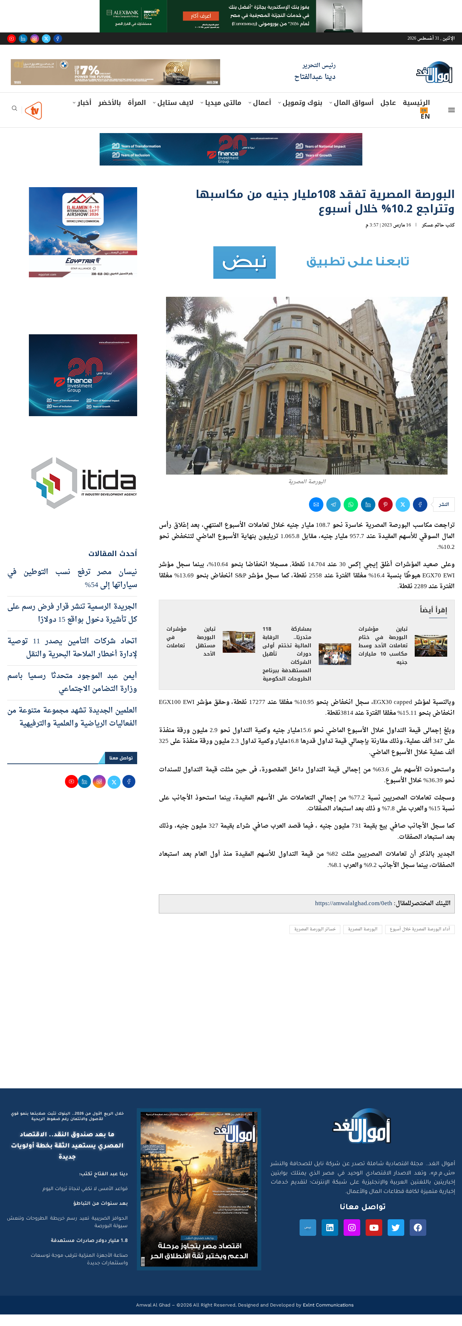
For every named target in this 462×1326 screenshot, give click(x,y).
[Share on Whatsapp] (351, 516)
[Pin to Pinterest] (385, 516)
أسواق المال (354, 114)
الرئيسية (416, 114)
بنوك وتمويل (302, 114)
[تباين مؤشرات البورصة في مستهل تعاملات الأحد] (239, 653)
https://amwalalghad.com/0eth (353, 915)
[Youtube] (11, 38)
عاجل (388, 114)
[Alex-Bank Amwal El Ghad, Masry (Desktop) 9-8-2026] (231, 7)
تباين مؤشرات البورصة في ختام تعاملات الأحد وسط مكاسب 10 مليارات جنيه (382, 657)
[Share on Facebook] (420, 516)
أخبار (84, 114)
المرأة (137, 114)
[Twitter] (46, 38)
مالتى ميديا (223, 114)
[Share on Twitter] (403, 516)
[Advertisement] (231, 1031)
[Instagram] (34, 38)
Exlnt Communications (327, 1316)
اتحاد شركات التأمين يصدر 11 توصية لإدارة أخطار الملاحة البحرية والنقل (72, 659)
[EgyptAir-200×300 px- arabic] (83, 205)
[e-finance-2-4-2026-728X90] (231, 151)
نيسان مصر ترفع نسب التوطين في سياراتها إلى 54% (72, 590)
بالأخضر (109, 114)
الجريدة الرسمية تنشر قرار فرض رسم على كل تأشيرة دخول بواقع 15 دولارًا (72, 625)
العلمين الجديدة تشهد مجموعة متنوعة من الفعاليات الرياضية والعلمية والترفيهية (72, 728)
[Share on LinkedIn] (368, 516)
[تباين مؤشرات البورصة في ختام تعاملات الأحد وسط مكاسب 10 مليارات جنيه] (431, 658)
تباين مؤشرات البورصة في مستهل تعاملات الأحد (190, 653)
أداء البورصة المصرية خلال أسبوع (420, 941)
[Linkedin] (23, 38)
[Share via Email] (316, 516)
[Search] (14, 122)
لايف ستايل (175, 114)
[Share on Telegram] (333, 516)
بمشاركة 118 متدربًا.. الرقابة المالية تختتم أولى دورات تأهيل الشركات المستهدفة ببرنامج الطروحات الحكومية (286, 665)
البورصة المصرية (363, 941)
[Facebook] (57, 38)
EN (425, 128)
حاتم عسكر (433, 236)
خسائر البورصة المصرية (315, 941)
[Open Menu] (451, 121)
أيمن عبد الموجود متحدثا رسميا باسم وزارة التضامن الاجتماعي (72, 694)
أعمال (262, 114)
